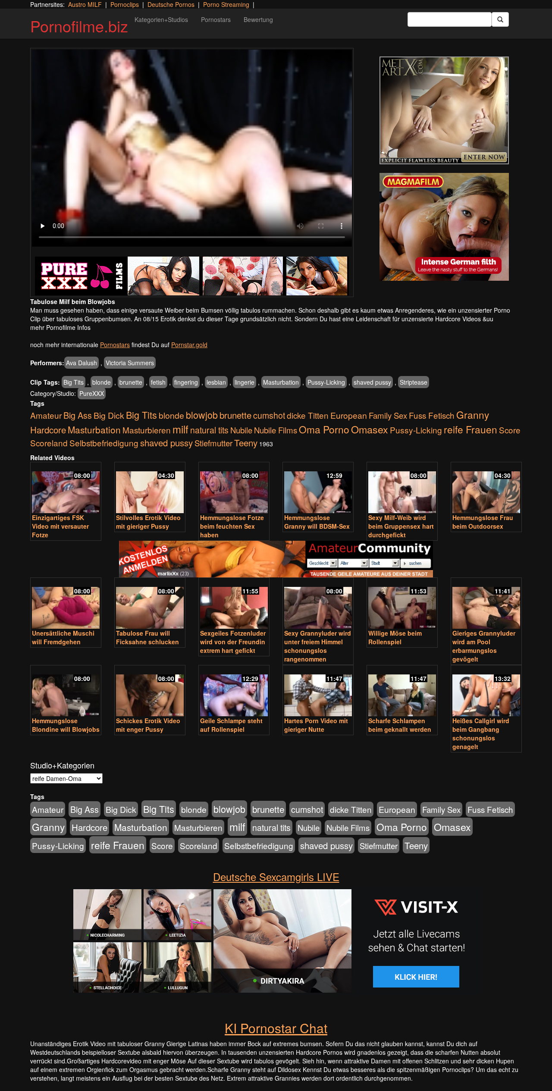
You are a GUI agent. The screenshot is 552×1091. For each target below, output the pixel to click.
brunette (130, 382)
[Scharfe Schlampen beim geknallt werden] (402, 691)
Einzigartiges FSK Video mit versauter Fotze (60, 526)
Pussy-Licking (326, 382)
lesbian (216, 382)
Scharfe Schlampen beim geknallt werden (399, 725)
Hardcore (48, 429)
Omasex (369, 429)
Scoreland (49, 442)
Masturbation (281, 382)
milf (180, 428)
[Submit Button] (500, 19)
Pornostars (216, 19)
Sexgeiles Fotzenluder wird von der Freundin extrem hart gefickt (233, 642)
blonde (101, 382)
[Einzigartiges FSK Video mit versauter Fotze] (66, 488)
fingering (186, 382)
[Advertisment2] (444, 227)
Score (510, 430)
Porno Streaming (226, 4)
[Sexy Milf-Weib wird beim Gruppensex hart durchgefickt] (402, 488)
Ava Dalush (81, 362)
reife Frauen (470, 429)
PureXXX (91, 393)
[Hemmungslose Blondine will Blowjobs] (66, 691)
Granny (472, 414)
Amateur (46, 415)
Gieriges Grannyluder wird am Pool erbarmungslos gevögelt (483, 646)
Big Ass (77, 415)
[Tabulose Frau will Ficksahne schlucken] (150, 604)
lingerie (244, 382)
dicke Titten (308, 415)
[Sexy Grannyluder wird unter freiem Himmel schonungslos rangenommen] (318, 604)
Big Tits (73, 382)
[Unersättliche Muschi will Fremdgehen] (66, 604)
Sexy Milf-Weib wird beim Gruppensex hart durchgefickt (401, 526)
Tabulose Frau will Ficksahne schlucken (147, 637)
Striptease (413, 382)
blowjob (202, 414)
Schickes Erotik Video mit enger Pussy (148, 725)
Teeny (245, 442)
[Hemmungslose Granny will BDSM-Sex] (318, 488)
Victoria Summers (130, 362)
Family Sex (388, 415)
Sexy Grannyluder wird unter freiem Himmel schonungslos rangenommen (317, 646)
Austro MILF (85, 4)
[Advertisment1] (444, 110)
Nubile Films (275, 430)
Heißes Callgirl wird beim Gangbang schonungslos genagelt (480, 733)
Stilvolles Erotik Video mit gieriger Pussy (148, 521)
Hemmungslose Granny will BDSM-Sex (317, 521)
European (348, 415)
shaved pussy (372, 382)
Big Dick (109, 415)
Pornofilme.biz (79, 26)
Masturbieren (146, 430)
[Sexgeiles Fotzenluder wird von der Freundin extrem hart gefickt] (234, 604)
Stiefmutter (213, 442)
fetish (158, 382)
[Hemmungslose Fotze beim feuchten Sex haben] (234, 488)
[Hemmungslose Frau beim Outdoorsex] (486, 488)
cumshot (269, 415)
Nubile (241, 430)
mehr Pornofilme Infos (60, 327)
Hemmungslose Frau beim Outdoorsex (482, 521)
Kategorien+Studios (161, 19)
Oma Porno (324, 429)
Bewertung (258, 19)
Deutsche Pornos (170, 4)
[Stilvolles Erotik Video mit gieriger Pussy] (150, 488)
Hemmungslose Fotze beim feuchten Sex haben (232, 526)
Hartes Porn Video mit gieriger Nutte (316, 725)
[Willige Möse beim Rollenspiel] (402, 604)
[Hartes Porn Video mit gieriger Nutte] (318, 691)
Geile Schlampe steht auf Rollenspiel (231, 725)
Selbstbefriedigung (103, 442)
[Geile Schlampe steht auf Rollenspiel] (234, 691)
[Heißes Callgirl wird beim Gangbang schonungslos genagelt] (486, 691)
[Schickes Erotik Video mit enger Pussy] (150, 691)
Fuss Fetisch (432, 415)
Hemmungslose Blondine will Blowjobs (66, 725)
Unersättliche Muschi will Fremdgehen (63, 637)
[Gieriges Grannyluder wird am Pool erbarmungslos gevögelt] (486, 604)
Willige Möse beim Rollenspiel (395, 637)
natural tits (209, 430)
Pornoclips (124, 4)
